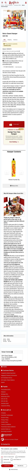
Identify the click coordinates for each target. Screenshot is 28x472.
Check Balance (11, 380)
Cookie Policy (4, 422)
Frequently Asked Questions (8, 373)
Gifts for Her (4, 398)
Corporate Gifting (5, 405)
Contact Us (6, 444)
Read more (13, 454)
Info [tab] (5, 39)
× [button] (26, 448)
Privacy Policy (4, 420)
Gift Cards (3, 380)
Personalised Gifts (5, 389)
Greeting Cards (5, 403)
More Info (16, 186)
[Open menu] (2, 2)
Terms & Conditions (6, 424)
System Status (5, 429)
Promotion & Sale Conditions (8, 426)
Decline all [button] (20, 465)
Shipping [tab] (9, 39)
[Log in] (25, 2)
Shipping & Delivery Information (9, 375)
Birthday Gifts (4, 394)
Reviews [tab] (15, 39)
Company (3, 413)
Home (5, 366)
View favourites (18, 66)
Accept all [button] (7, 465)
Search (3, 382)
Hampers (3, 392)
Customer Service (8, 370)
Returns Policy (4, 417)
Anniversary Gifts (5, 396)
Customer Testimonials (7, 415)
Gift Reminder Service (6, 377)
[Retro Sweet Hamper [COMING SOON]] (13, 20)
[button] (14, 469)
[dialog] (14, 459)
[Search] (5, 2)
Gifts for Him (4, 401)
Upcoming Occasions (6, 431)
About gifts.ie (7, 410)
